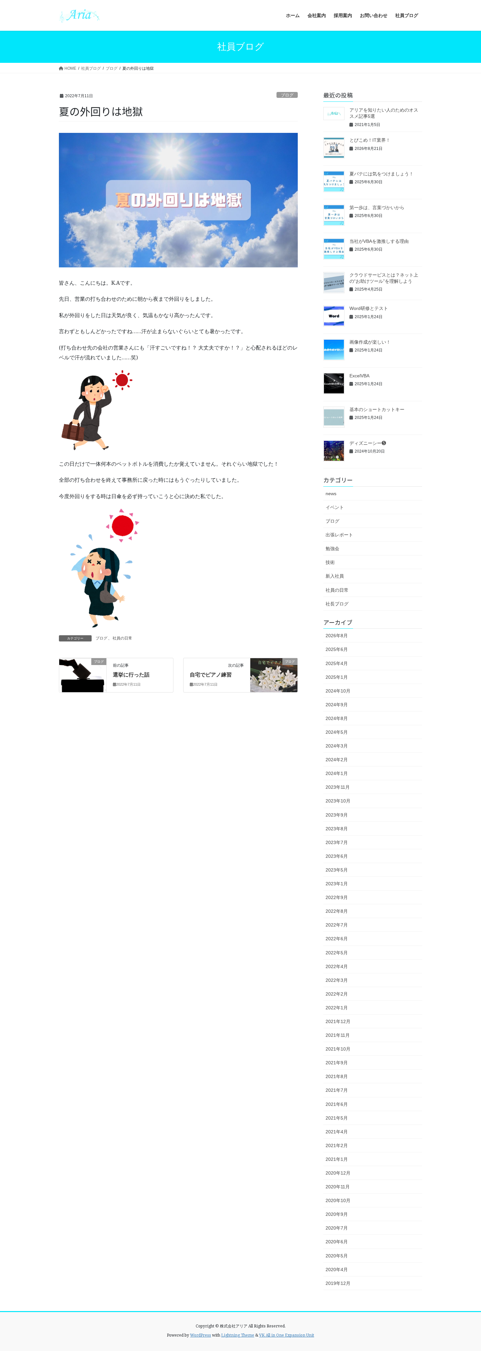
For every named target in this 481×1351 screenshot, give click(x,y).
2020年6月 (337, 1241)
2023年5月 (337, 870)
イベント (335, 507)
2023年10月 (338, 800)
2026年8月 (337, 635)
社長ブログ (337, 603)
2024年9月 (337, 704)
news (331, 493)
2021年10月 (338, 1049)
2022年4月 (337, 966)
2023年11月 (338, 787)
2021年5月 (337, 1118)
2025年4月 (337, 663)
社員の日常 (122, 638)
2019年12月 (338, 1283)
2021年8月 (337, 1076)
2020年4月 (337, 1269)
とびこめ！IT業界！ (369, 140)
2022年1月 (337, 1007)
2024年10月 (338, 691)
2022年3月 (337, 980)
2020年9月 (337, 1214)
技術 (330, 562)
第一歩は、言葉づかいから (376, 207)
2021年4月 (337, 1131)
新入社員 (335, 576)
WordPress (200, 1335)
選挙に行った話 (131, 674)
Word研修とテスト (368, 308)
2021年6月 (337, 1104)
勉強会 (332, 548)
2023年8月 (337, 828)
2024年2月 (337, 759)
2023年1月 (337, 883)
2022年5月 (337, 952)
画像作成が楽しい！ (370, 342)
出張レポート (339, 534)
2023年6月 (337, 856)
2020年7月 (337, 1228)
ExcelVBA (359, 375)
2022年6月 (337, 938)
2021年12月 (338, 1021)
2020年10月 (338, 1200)
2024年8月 (337, 718)
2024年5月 (337, 732)
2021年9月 (337, 1062)
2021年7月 (337, 1090)
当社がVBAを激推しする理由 (379, 241)
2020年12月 (338, 1173)
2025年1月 (337, 677)
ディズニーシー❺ (367, 443)
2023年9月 (337, 815)
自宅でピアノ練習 (211, 674)
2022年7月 (337, 925)
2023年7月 (337, 842)
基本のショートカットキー (376, 409)
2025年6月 (337, 649)
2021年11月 (338, 1035)
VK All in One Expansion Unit (286, 1335)
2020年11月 (338, 1186)
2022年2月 (337, 994)
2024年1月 (337, 773)
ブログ (287, 95)
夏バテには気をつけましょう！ (381, 173)
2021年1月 (337, 1159)
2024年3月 (337, 745)
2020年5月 (337, 1255)
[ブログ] (82, 671)
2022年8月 (337, 911)
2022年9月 (337, 897)
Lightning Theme (237, 1335)
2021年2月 (337, 1145)
